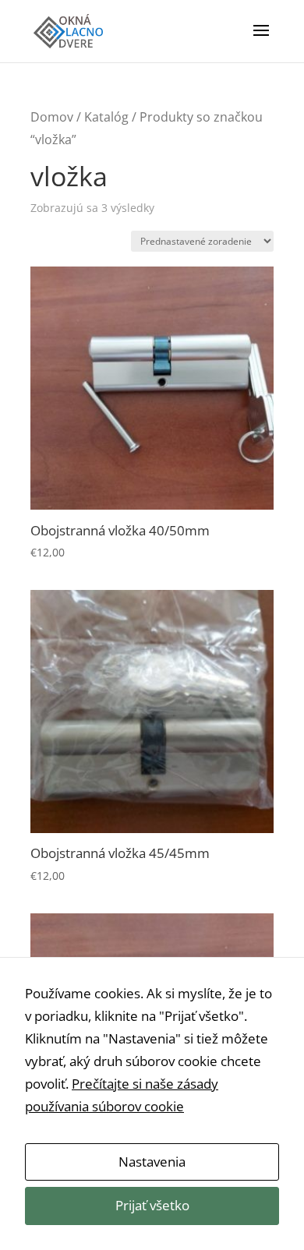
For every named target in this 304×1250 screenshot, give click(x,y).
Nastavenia (152, 1162)
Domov (51, 116)
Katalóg (106, 116)
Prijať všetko (152, 1205)
